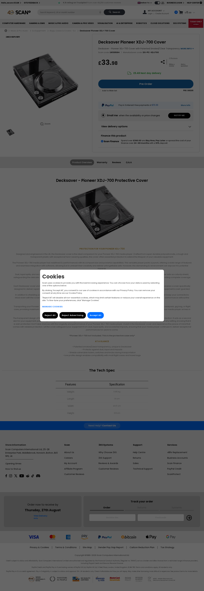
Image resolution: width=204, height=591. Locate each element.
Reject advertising (72, 315)
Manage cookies (52, 306)
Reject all (50, 315)
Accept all (95, 315)
